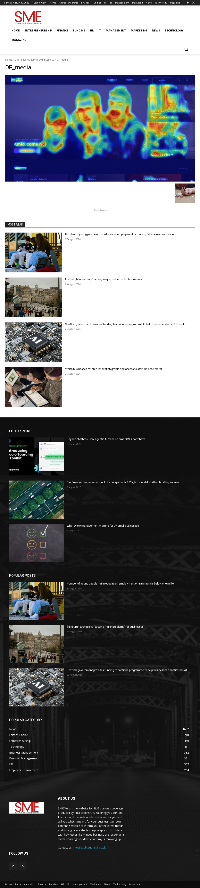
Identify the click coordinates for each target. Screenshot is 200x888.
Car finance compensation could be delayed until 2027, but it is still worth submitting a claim (123, 482)
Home (8, 59)
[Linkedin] (188, 3)
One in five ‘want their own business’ (34, 59)
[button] (186, 49)
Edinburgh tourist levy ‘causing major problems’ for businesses (103, 279)
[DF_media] (100, 128)
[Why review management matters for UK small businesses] (36, 543)
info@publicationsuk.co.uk (89, 847)
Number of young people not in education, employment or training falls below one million (119, 234)
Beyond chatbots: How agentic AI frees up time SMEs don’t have (106, 439)
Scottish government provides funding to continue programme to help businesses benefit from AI (125, 324)
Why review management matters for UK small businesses (103, 525)
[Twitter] (193, 3)
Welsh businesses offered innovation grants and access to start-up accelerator (113, 369)
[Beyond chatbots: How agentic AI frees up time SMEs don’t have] (36, 456)
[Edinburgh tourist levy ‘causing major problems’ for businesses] (33, 297)
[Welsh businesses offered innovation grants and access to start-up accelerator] (33, 387)
